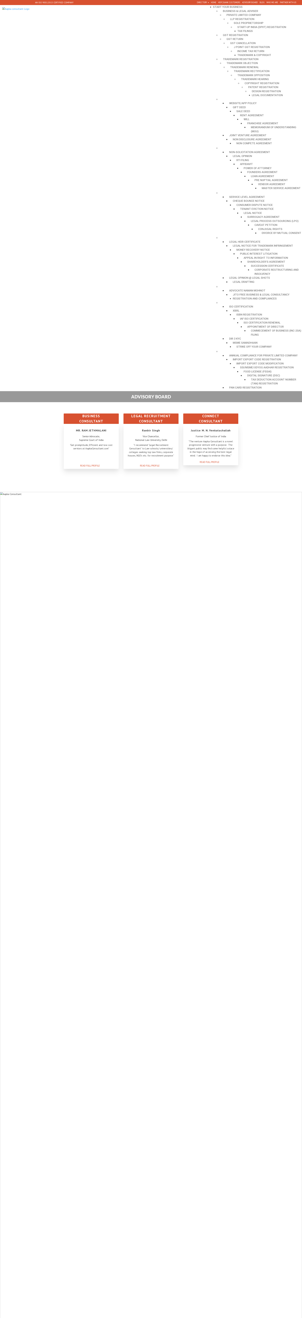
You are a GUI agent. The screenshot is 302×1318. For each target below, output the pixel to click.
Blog (262, 2)
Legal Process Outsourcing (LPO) (275, 221)
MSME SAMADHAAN (245, 342)
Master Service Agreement (281, 188)
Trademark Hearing (255, 79)
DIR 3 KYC (235, 338)
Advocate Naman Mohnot (247, 290)
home (213, 2)
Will (246, 119)
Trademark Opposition (253, 75)
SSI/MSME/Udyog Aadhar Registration (267, 367)
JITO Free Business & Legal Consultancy (261, 294)
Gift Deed (239, 107)
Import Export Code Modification (260, 363)
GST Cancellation (243, 43)
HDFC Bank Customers (229, 2)
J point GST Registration (252, 47)
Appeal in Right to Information (266, 257)
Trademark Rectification (251, 71)
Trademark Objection (242, 63)
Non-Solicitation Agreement (249, 152)
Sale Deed (243, 111)
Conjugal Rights (270, 229)
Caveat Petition (265, 224)
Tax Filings (245, 31)
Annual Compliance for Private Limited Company (263, 355)
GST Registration (235, 35)
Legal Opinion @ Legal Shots (249, 277)
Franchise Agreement (262, 123)
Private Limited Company (243, 15)
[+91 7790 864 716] (5, 2)
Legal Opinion (242, 156)
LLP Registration (242, 19)
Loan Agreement (262, 176)
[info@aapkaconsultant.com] (31, 2)
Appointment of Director (265, 326)
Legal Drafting (243, 281)
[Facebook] (12, 2)
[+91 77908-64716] (24, 2)
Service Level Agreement (247, 196)
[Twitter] (18, 2)
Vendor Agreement (271, 184)
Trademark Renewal (244, 67)
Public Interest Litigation (258, 253)
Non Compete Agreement (254, 143)
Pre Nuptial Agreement (271, 180)
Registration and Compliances (255, 298)
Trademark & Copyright (254, 55)
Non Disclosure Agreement (252, 139)
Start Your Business (228, 6)
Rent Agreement (252, 115)
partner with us (288, 2)
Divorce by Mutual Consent (281, 233)
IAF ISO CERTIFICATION (254, 318)
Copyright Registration (262, 83)
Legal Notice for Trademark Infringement (263, 245)
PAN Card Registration (245, 387)
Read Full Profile (90, 465)
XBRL (236, 310)
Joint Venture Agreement (247, 135)
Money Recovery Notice (253, 249)
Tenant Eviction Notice (257, 208)
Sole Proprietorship (248, 23)
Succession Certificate (267, 265)
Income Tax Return (250, 51)
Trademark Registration (240, 59)
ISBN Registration (249, 314)
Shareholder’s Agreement (266, 261)
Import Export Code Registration (257, 359)
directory (202, 2)
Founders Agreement (262, 172)
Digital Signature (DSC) (263, 375)
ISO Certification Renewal (262, 322)
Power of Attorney (257, 168)
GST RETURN (234, 39)
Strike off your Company (254, 346)
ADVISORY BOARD (250, 2)
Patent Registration (263, 87)
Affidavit (246, 164)
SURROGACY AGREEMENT (263, 216)
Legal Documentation (267, 95)
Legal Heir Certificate (244, 241)
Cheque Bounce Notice (249, 200)
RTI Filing (242, 160)
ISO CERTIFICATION (241, 306)
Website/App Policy (243, 103)
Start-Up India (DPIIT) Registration (261, 27)
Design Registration (266, 91)
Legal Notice (253, 213)
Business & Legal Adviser (240, 11)
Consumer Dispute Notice (254, 205)
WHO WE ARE (272, 2)
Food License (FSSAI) (257, 371)
